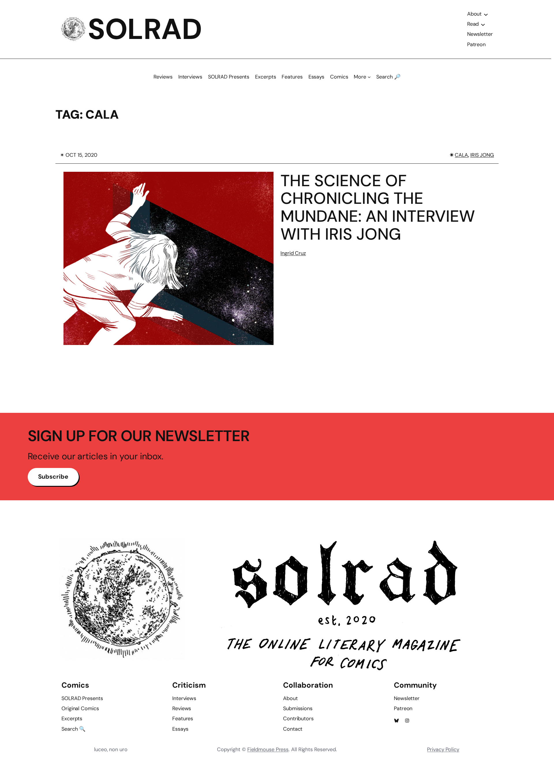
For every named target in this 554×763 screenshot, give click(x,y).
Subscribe (53, 477)
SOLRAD (145, 29)
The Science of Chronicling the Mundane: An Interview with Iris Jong (377, 207)
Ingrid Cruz (293, 253)
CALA (461, 155)
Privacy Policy (443, 749)
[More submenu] (369, 77)
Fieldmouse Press (268, 749)
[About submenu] (486, 14)
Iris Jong (482, 155)
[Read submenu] (483, 24)
